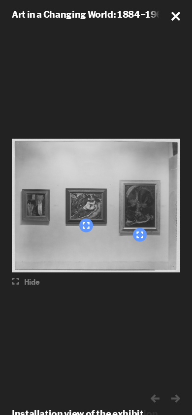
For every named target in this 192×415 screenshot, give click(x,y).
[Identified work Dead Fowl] (140, 235)
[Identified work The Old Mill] (86, 226)
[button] (175, 16)
